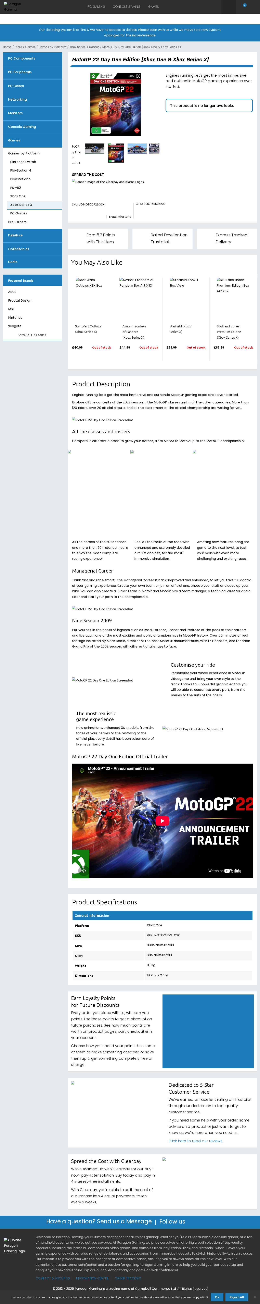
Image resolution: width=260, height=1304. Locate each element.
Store (18, 47)
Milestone (124, 217)
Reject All (237, 1297)
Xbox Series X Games (84, 47)
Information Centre (92, 1278)
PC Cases (16, 86)
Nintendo (15, 318)
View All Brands (32, 335)
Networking (17, 100)
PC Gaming (96, 7)
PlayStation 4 (20, 170)
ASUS (12, 292)
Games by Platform (52, 47)
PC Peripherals (20, 72)
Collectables (18, 249)
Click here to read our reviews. (196, 1141)
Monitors (15, 113)
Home (7, 47)
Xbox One (18, 196)
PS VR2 (15, 188)
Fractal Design (19, 300)
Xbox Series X (21, 205)
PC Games (18, 213)
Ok (217, 1297)
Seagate (15, 326)
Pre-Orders (17, 222)
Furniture (15, 236)
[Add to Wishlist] (81, 358)
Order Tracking (128, 1278)
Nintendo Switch (23, 162)
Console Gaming (127, 7)
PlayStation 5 (20, 179)
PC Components (21, 59)
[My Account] (253, 7)
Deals (12, 262)
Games (153, 7)
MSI (11, 309)
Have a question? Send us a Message (99, 1222)
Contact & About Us (53, 1278)
